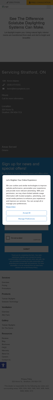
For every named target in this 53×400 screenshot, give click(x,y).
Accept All (26, 213)
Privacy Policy (11, 207)
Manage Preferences (26, 219)
